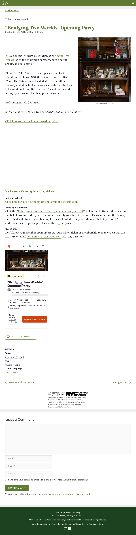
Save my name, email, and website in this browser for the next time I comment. (48, 479)
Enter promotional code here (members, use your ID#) (51, 211)
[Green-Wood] (4, 3)
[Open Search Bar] (133, 3)
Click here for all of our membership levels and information (41, 202)
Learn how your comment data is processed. (67, 494)
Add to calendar (21, 336)
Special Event (11, 372)
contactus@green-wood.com (44, 236)
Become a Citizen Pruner (22, 382)
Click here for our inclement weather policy (31, 121)
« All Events (12, 10)
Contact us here (96, 524)
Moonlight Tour (119, 382)
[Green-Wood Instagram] (66, 529)
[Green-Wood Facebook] (70, 529)
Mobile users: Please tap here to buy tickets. (30, 191)
